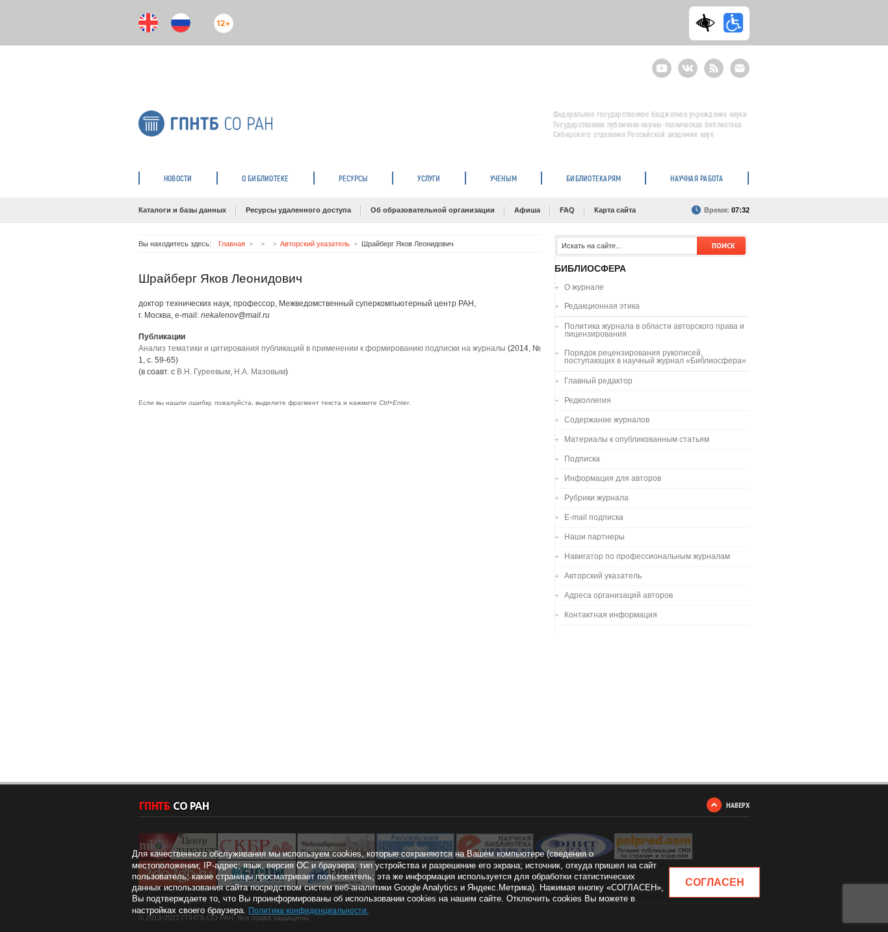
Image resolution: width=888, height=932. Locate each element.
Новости (178, 178)
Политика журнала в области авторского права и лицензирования (654, 330)
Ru (180, 22)
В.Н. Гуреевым (203, 371)
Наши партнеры (594, 536)
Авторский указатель (315, 244)
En (148, 22)
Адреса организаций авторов (618, 595)
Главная (231, 244)
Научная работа (696, 178)
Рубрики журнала (596, 497)
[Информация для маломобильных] (733, 22)
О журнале (584, 287)
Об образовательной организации (433, 210)
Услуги (428, 178)
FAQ (567, 210)
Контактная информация (610, 614)
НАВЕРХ (738, 805)
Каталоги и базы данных (182, 210)
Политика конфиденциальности (307, 910)
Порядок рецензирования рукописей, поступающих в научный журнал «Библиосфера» (655, 356)
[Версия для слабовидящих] (709, 22)
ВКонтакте (688, 62)
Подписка (582, 458)
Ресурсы (354, 178)
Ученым (503, 178)
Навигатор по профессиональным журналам (647, 556)
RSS (712, 62)
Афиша (527, 210)
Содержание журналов (606, 419)
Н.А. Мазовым (259, 371)
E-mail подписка (740, 68)
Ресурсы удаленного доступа (298, 210)
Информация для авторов (612, 478)
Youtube (662, 62)
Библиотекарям (593, 178)
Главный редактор (598, 380)
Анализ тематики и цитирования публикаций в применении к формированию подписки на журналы (322, 348)
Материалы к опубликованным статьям (636, 439)
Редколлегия (587, 400)
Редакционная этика (602, 306)
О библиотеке (265, 178)
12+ (221, 18)
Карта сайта (615, 210)
